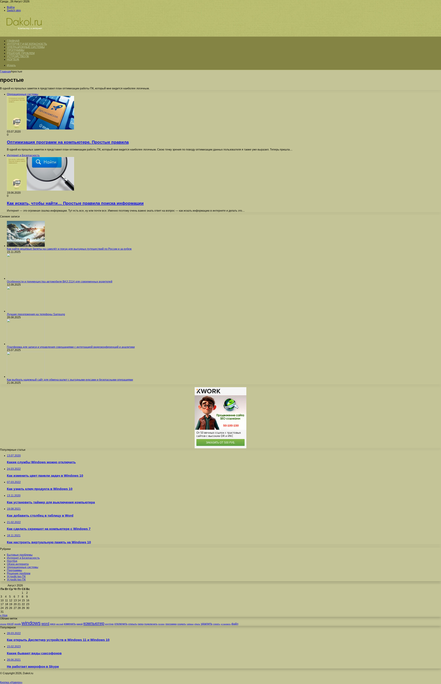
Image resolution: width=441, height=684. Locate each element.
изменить (70, 623)
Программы (15, 50)
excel (10, 623)
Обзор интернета (18, 564)
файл (234, 623)
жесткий (59, 624)
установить (226, 624)
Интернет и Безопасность (27, 44)
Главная (5, 71)
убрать (197, 624)
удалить (206, 623)
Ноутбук (13, 59)
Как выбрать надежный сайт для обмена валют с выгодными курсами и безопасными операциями (70, 379)
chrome (3, 624)
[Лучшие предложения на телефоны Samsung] (26, 311)
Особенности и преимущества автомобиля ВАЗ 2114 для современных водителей (59, 281)
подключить (150, 624)
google (17, 624)
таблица (190, 624)
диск (52, 623)
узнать (216, 624)
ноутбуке (109, 624)
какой (79, 624)
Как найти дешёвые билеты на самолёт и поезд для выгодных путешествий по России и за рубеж (69, 248)
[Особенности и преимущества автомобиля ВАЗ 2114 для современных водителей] (26, 278)
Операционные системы (25, 47)
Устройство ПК (18, 56)
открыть (132, 624)
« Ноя (3, 615)
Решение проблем (21, 53)
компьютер (93, 623)
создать (181, 624)
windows (31, 623)
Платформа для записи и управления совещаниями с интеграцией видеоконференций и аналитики (71, 347)
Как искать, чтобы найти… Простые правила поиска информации (75, 203)
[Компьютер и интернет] (28, 34)
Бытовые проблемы (20, 554)
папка (140, 624)
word (45, 623)
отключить (120, 623)
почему (161, 624)
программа (171, 624)
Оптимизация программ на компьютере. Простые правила (68, 142)
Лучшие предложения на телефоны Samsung (36, 314)
